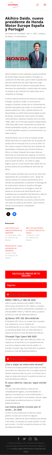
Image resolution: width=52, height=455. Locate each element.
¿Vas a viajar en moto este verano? (24, 364)
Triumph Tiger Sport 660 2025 (21, 336)
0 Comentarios (20, 36)
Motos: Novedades (19, 294)
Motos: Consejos (17, 359)
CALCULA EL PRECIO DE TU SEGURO (26, 274)
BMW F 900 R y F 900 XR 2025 (20, 300)
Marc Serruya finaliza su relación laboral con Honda (35, 230)
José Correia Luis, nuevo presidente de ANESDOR (13, 230)
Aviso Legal (17, 449)
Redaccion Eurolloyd (16, 33)
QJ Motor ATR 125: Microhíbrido (22, 318)
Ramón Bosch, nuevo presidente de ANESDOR (13, 248)
